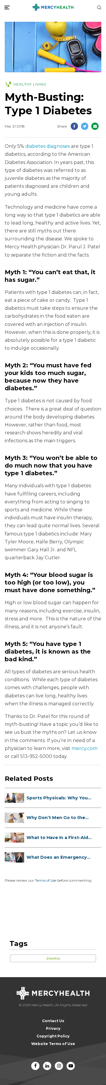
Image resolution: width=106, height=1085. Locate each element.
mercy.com (84, 748)
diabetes (53, 958)
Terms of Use (45, 880)
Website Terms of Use (53, 1044)
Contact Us (53, 1021)
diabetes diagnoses (47, 146)
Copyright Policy (53, 1036)
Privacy (53, 1028)
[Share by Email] (95, 126)
